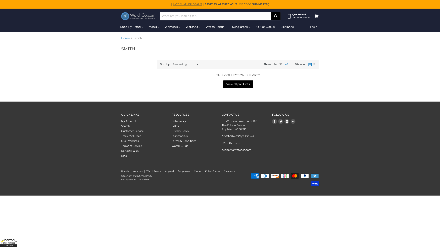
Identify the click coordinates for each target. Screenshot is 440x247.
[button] (8, 242)
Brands (125, 171)
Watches (192, 26)
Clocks (197, 171)
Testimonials (180, 136)
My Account (128, 121)
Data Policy (179, 121)
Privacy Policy (180, 131)
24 (275, 64)
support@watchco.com (236, 149)
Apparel (169, 171)
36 (280, 64)
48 (286, 64)
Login (313, 26)
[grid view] (310, 64)
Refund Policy (130, 150)
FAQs (175, 126)
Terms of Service (131, 146)
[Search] (275, 16)
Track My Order (131, 136)
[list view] (314, 64)
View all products (238, 84)
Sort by (165, 64)
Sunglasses (240, 26)
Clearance (287, 26)
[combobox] (215, 16)
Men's (153, 26)
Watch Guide (180, 146)
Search (125, 126)
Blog (124, 155)
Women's (171, 26)
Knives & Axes (212, 171)
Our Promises (130, 141)
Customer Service (132, 131)
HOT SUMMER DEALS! (187, 4)
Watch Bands (215, 26)
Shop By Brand (130, 26)
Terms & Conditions (184, 141)
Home (125, 38)
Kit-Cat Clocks (265, 26)
